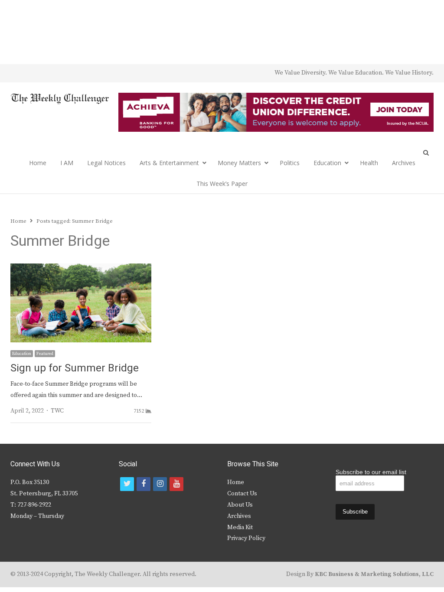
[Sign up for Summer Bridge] (80, 269)
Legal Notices (106, 163)
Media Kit (240, 527)
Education (327, 163)
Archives (403, 163)
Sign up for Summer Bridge (74, 368)
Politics (290, 163)
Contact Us (242, 494)
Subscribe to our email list (371, 471)
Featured (44, 353)
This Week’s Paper (222, 183)
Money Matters (239, 163)
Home (37, 163)
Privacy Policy (246, 538)
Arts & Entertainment (169, 163)
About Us (240, 505)
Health (369, 163)
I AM (66, 163)
